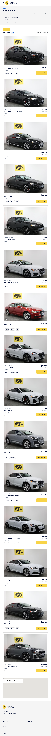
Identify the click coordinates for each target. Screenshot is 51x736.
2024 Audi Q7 (8, 239)
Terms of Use (29, 721)
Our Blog (5, 726)
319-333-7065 (8, 19)
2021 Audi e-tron (9, 367)
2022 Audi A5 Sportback (11, 581)
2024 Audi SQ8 (8, 666)
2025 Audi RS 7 (8, 410)
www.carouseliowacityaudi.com (11, 17)
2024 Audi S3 (8, 197)
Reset (12, 32)
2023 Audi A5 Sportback (11, 111)
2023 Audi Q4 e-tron (10, 453)
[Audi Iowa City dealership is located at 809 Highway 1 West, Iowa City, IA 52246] (25, 688)
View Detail (41, 73)
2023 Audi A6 (8, 282)
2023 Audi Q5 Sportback (11, 496)
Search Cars (5, 721)
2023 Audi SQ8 (8, 69)
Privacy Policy (29, 724)
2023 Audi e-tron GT (10, 538)
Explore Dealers (6, 724)
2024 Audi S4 (8, 154)
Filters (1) (7, 29)
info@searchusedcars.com (10, 713)
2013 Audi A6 (8, 325)
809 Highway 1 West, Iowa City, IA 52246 (13, 22)
